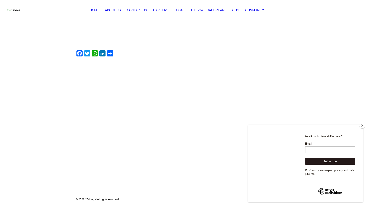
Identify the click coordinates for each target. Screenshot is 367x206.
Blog (235, 10)
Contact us (137, 10)
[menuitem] (94, 10)
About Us (113, 10)
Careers (160, 10)
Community (254, 10)
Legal (179, 10)
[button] (318, 10)
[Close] (362, 125)
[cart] (357, 10)
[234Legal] (13, 10)
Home (94, 10)
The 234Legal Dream (208, 10)
